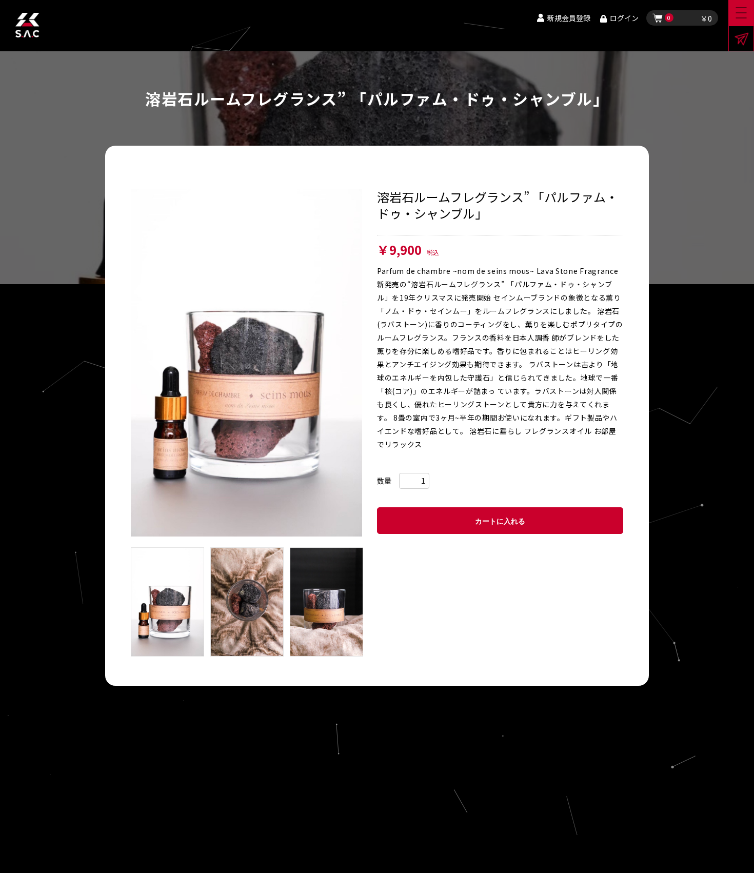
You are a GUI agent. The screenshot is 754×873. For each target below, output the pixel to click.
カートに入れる (500, 521)
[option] (247, 363)
